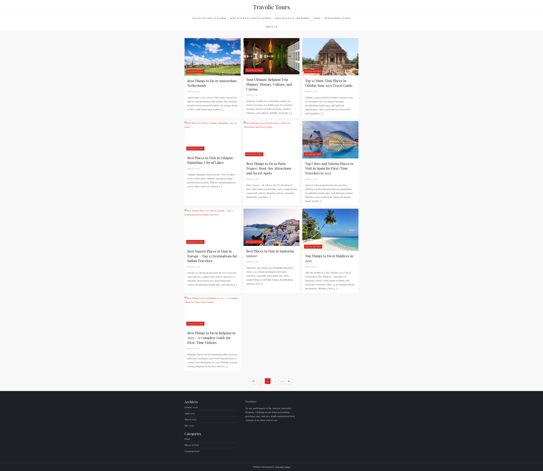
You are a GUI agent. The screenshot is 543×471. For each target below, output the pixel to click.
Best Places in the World (292, 18)
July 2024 (189, 425)
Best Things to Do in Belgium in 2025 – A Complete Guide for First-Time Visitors (211, 338)
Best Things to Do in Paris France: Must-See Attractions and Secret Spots (268, 168)
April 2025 (190, 413)
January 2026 (191, 407)
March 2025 (190, 419)
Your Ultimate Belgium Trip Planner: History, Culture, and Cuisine (269, 84)
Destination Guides (338, 18)
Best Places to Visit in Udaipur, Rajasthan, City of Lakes (210, 160)
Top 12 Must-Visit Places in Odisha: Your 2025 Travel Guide (328, 83)
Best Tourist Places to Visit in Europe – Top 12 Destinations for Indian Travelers (212, 256)
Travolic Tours (271, 7)
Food (317, 18)
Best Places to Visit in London (250, 18)
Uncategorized (192, 451)
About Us (271, 26)
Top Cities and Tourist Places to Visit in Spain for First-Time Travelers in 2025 (329, 168)
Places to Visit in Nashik (209, 18)
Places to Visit (195, 71)
